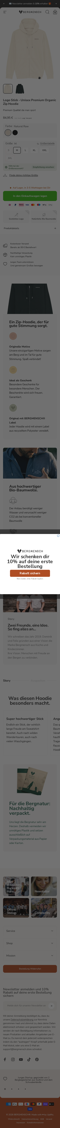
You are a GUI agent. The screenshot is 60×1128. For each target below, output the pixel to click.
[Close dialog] (58, 536)
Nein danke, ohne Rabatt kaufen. (30, 579)
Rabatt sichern (30, 573)
